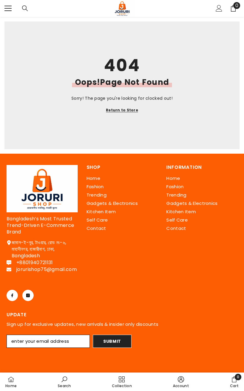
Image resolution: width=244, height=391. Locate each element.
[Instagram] (28, 295)
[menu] (8, 8)
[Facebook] (12, 295)
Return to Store (122, 110)
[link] (64, 382)
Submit (112, 341)
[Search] (25, 8)
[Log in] (219, 8)
